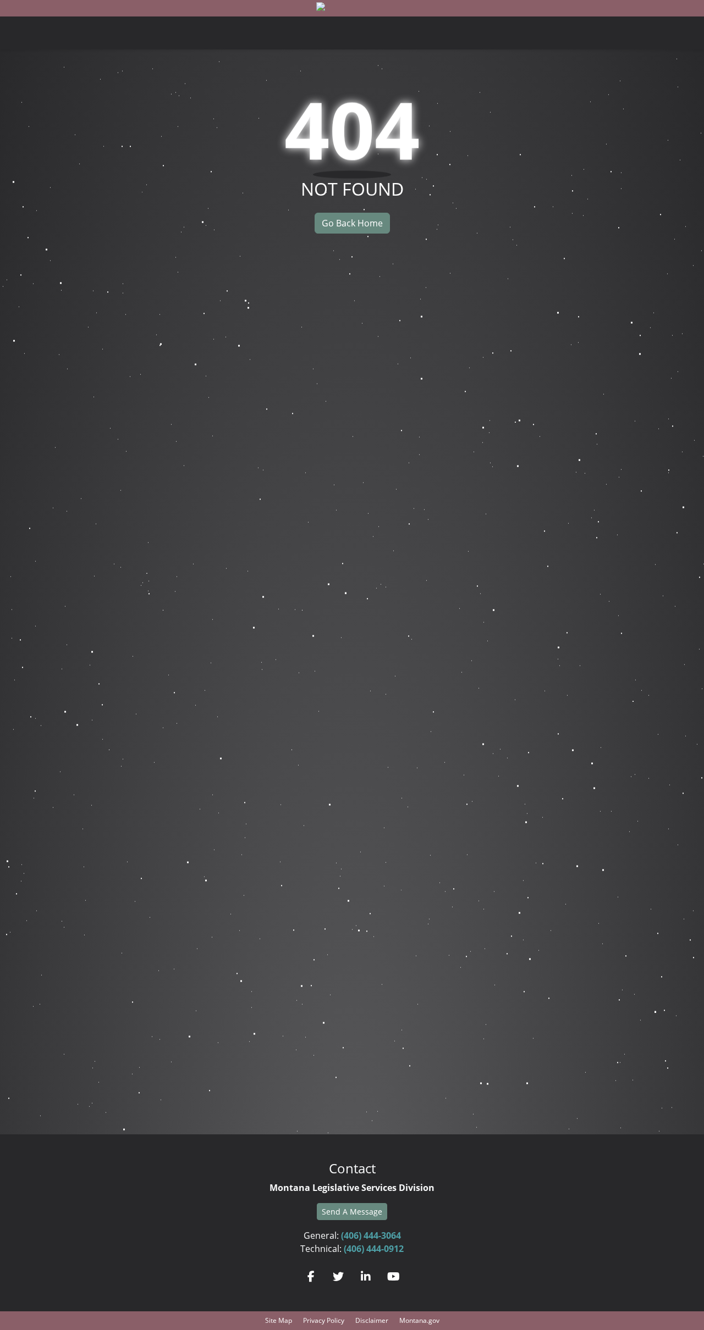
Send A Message (352, 1211)
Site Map (278, 1320)
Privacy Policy (323, 1320)
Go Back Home (352, 223)
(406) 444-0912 (374, 1249)
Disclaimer (371, 1320)
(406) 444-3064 (371, 1235)
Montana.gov (419, 1320)
